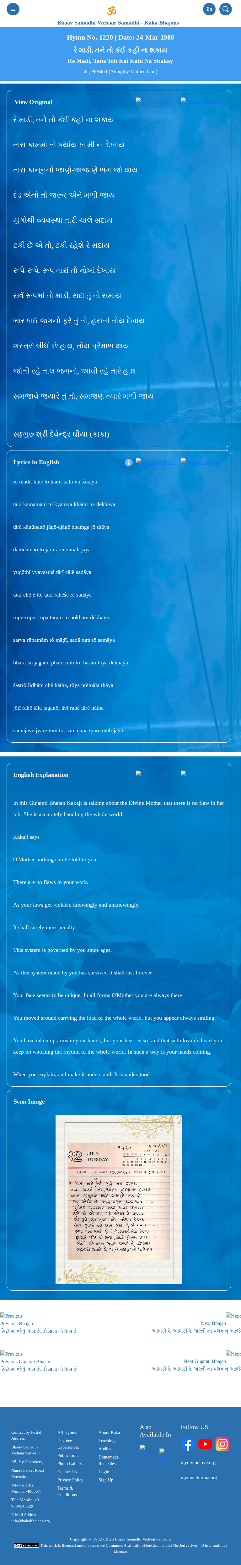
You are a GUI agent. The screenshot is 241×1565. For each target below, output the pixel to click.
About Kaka (109, 1432)
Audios (105, 1449)
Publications (68, 1455)
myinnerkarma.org (199, 1477)
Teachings (107, 1440)
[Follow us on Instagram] (222, 1443)
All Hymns (67, 1432)
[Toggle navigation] (13, 9)
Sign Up (106, 1480)
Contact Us (67, 1472)
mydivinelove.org (198, 1462)
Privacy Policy (70, 1480)
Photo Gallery (69, 1463)
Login (104, 1472)
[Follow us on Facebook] (188, 1443)
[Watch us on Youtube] (205, 1443)
